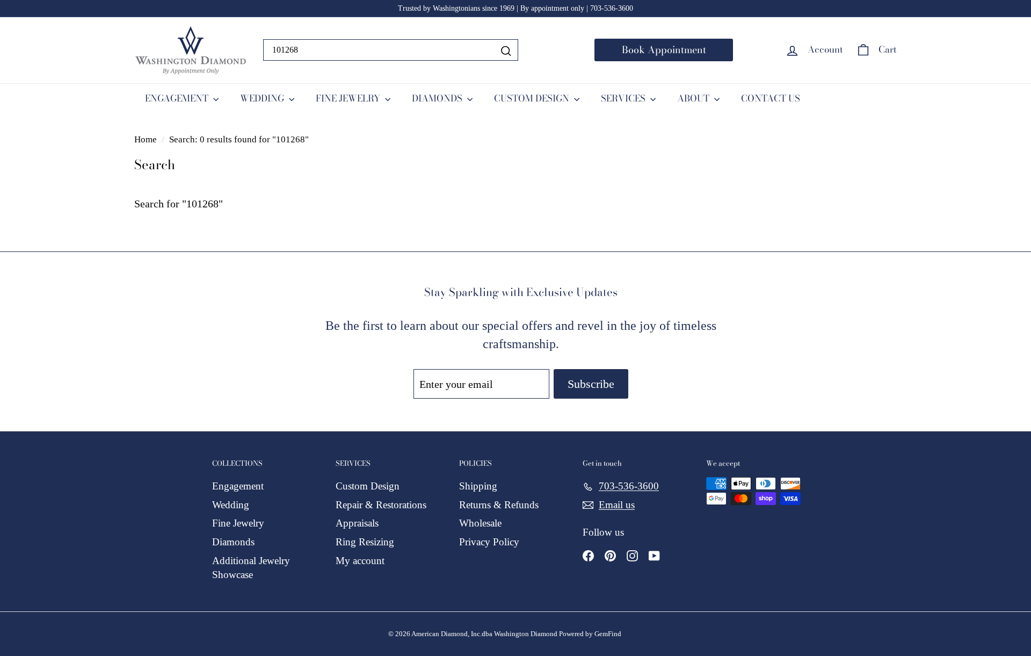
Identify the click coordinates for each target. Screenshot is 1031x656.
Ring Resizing (365, 541)
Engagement (238, 486)
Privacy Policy (489, 541)
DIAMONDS (438, 98)
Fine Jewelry (238, 523)
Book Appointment (664, 49)
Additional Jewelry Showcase (251, 568)
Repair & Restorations (381, 504)
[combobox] (390, 50)
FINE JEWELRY (349, 98)
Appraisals (357, 523)
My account (360, 560)
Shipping (478, 486)
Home (146, 139)
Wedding (230, 504)
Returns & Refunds (499, 504)
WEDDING (263, 98)
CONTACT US (770, 98)
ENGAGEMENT (177, 98)
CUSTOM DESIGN (532, 98)
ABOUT (694, 98)
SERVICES (624, 98)
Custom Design (368, 486)
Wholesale (480, 523)
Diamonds (233, 541)
